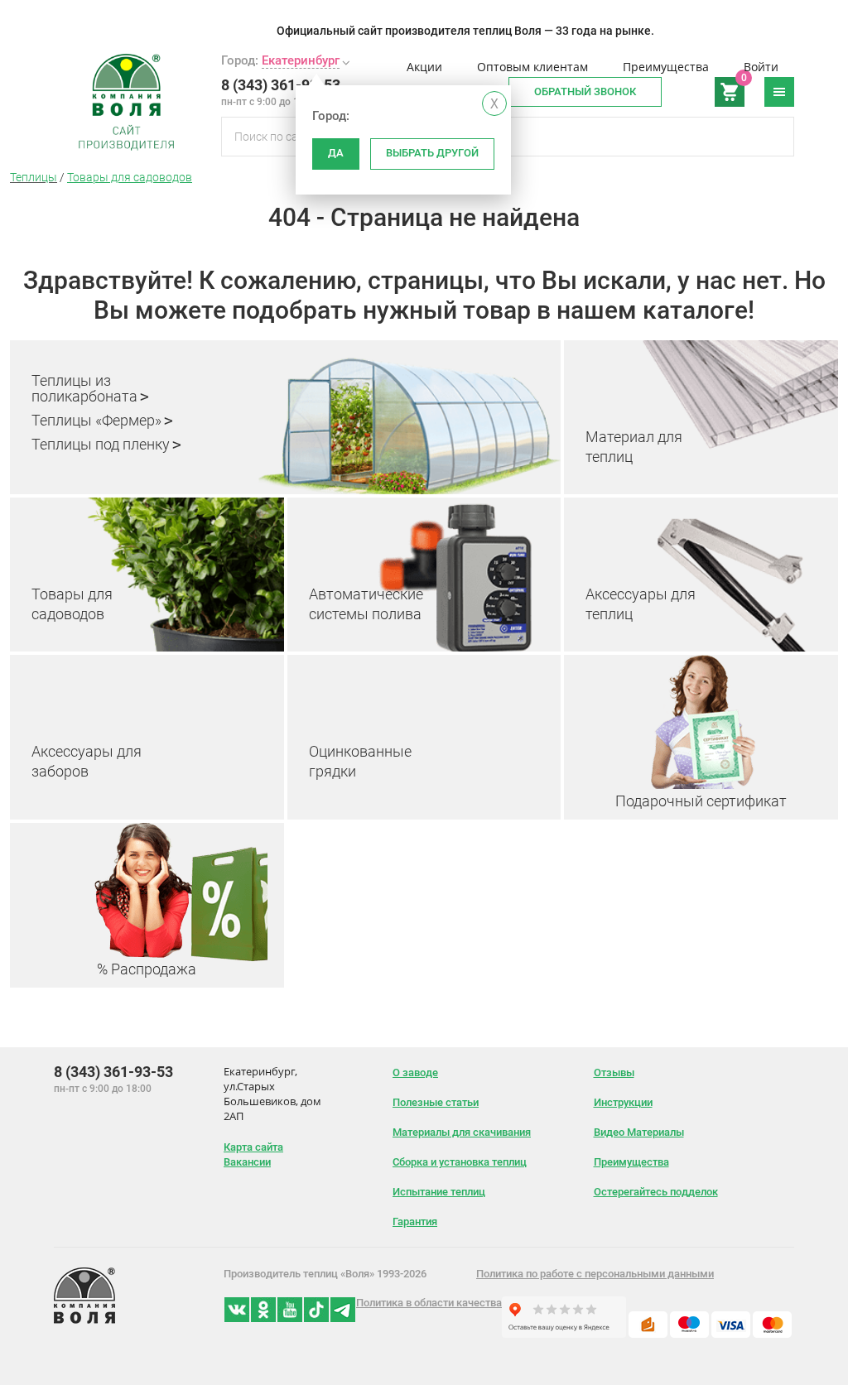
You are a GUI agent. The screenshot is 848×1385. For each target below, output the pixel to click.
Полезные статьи (436, 1102)
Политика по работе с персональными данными (595, 1273)
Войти (761, 67)
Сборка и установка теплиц (460, 1162)
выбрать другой (432, 153)
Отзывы (614, 1072)
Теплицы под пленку (100, 444)
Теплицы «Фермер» (96, 420)
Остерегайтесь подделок (656, 1191)
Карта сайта (253, 1147)
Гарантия (415, 1221)
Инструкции (623, 1102)
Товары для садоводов (129, 177)
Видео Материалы (639, 1132)
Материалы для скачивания (462, 1132)
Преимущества (666, 67)
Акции (424, 67)
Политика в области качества (429, 1302)
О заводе (415, 1072)
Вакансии (247, 1162)
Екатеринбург (301, 60)
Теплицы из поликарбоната (84, 388)
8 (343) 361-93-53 (280, 85)
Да (336, 153)
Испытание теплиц (439, 1191)
